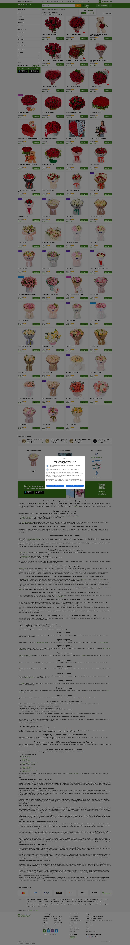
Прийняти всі (74, 485)
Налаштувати (55, 485)
